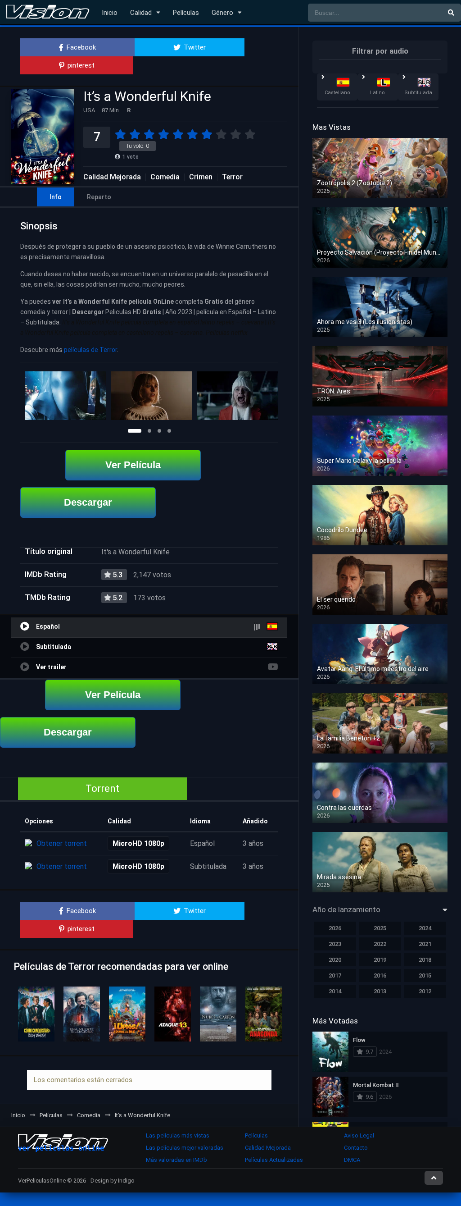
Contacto (356, 1147)
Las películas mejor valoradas (184, 1147)
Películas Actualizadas (274, 1159)
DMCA (352, 1159)
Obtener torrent (61, 843)
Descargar (88, 502)
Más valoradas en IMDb (176, 1159)
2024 (425, 928)
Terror (232, 177)
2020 (335, 959)
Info (56, 197)
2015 (425, 975)
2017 (335, 975)
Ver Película (133, 465)
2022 (380, 944)
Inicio (110, 13)
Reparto (99, 197)
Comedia (165, 177)
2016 (380, 975)
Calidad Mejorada (112, 177)
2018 (425, 959)
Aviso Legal (359, 1135)
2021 (425, 944)
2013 (380, 991)
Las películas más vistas (177, 1135)
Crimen (200, 177)
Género (222, 13)
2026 (335, 928)
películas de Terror (90, 349)
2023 (335, 944)
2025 (380, 928)
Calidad (141, 13)
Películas (186, 13)
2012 (425, 991)
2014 (335, 991)
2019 (380, 959)
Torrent (102, 788)
